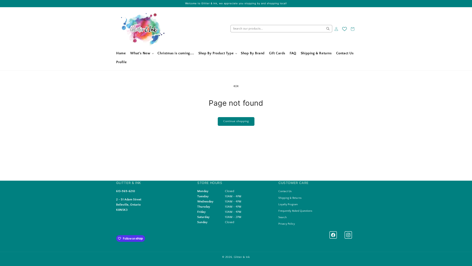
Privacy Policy (286, 223)
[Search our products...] (328, 28)
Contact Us (285, 191)
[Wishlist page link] (344, 29)
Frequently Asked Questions (295, 210)
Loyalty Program (288, 204)
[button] (141, 53)
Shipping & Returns (290, 198)
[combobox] (281, 28)
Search (282, 217)
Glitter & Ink (242, 257)
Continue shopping (236, 121)
